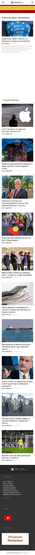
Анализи (4, 304)
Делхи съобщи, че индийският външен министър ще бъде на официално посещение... (17, 383)
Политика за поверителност (11, 492)
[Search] (32, 2)
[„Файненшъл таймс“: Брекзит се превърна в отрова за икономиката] (17, 28)
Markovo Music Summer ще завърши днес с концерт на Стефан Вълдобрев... (17, 274)
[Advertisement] (17, 73)
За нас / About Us (8, 481)
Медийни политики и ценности (12, 494)
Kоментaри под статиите (10, 491)
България (4, 197)
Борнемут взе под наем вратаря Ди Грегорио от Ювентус (16, 456)
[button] (3, 2)
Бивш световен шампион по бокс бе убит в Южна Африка (16, 239)
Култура (4, 269)
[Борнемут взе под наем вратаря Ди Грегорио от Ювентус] (17, 441)
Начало (4, 15)
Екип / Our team (7, 483)
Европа (4, 35)
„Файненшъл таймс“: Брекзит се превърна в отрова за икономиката (16, 40)
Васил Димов (5, 43)
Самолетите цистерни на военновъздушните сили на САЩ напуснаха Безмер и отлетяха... (15, 203)
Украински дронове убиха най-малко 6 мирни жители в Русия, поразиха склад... (17, 166)
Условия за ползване (9, 487)
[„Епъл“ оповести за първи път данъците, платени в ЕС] (17, 115)
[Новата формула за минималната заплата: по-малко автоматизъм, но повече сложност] (17, 293)
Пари (3, 126)
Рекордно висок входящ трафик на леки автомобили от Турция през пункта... (16, 420)
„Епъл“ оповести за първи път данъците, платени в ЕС (14, 130)
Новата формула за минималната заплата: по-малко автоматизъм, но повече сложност (16, 309)
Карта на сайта (24, 553)
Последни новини (6, 160)
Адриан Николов (6, 314)
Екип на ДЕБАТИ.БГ (7, 133)
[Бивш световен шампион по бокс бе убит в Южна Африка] (17, 224)
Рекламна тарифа (8, 485)
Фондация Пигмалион (9, 489)
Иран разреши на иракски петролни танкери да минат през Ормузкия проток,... (16, 346)
